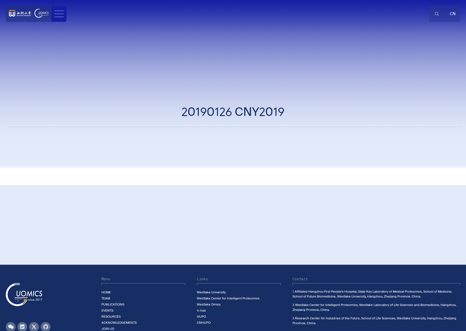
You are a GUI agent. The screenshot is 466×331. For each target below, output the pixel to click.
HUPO (201, 316)
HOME (106, 292)
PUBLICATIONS (112, 304)
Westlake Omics (209, 304)
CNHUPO (204, 323)
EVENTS (107, 310)
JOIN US (107, 329)
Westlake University (211, 292)
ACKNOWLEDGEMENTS (119, 323)
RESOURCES (111, 316)
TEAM (105, 298)
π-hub (201, 310)
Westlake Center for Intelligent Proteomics (228, 298)
